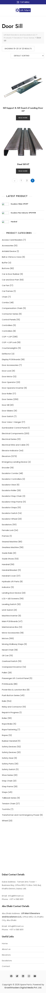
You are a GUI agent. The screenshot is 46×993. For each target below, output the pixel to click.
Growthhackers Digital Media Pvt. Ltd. (23, 987)
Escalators (7, 960)
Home (5, 943)
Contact (6, 966)
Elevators (6, 955)
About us (6, 949)
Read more (23, 118)
